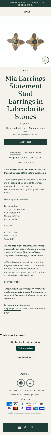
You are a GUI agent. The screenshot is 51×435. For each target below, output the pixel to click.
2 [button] (26, 70)
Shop (9, 390)
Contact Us (30, 390)
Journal (41, 390)
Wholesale (25, 399)
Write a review (25, 348)
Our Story (18, 390)
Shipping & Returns (18, 157)
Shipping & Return (12, 308)
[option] (25, 41)
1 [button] (23, 70)
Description (15, 152)
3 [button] (28, 70)
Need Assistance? (25, 162)
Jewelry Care (36, 157)
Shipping (16, 134)
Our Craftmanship (32, 152)
